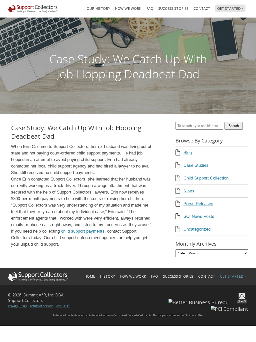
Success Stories (173, 8)
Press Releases (198, 203)
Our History (98, 8)
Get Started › (233, 276)
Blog (188, 152)
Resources (63, 306)
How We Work (128, 8)
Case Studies (196, 165)
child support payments (82, 231)
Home (89, 276)
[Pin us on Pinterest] (104, 298)
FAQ (149, 8)
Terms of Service (41, 306)
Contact (202, 8)
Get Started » (230, 8)
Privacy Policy (17, 306)
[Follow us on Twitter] (89, 298)
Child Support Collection (206, 178)
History (107, 276)
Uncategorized (197, 229)
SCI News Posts (199, 216)
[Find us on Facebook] (119, 298)
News (189, 191)
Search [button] (233, 126)
